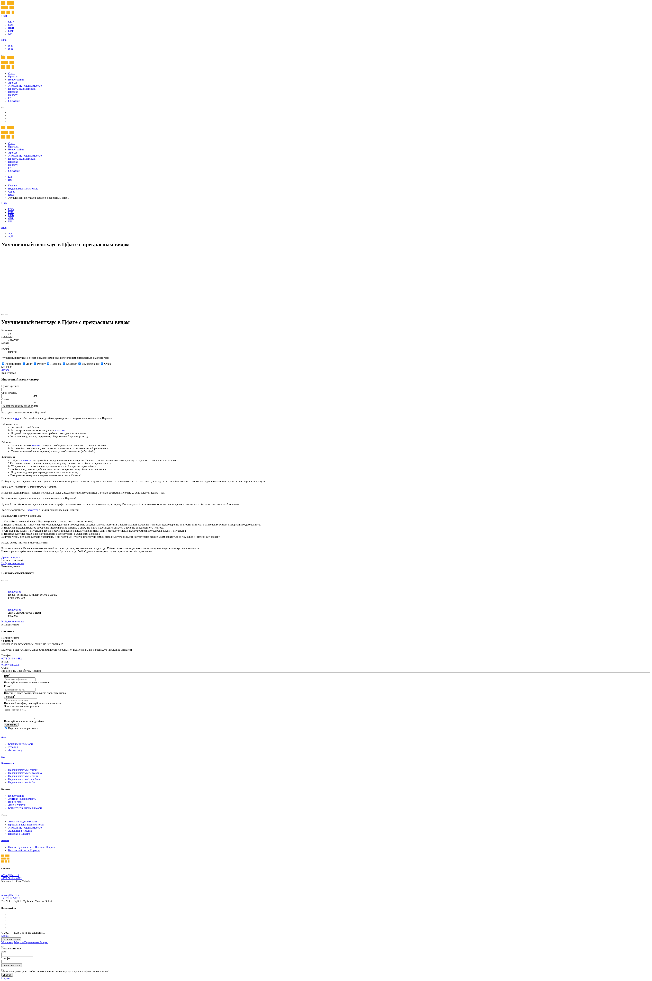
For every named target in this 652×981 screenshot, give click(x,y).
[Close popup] (2, 946)
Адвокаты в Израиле (20, 830)
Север (11, 191)
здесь (16, 418)
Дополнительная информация (21, 706)
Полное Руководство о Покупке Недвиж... (32, 847)
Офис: (4, 667)
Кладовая (71, 363)
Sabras (4, 935)
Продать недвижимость (21, 88)
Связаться (14, 100)
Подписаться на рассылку (23, 728)
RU (10, 179)
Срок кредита (9, 392)
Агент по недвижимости (22, 821)
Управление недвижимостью (25, 85)
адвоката (26, 460)
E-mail (8, 686)
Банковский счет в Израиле (24, 850)
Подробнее (14, 591)
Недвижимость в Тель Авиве (25, 779)
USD (11, 21)
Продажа (13, 76)
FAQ (11, 97)
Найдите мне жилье (12, 563)
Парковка (55, 363)
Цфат (11, 194)
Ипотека (13, 91)
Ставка (5, 399)
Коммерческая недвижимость (25, 807)
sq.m (10, 45)
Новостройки (16, 79)
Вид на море (15, 801)
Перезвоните (32, 942)
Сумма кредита (10, 386)
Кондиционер (13, 363)
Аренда (12, 82)
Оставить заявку (11, 939)
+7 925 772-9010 (10, 898)
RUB (11, 27)
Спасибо (7, 975)
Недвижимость (7, 763)
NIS (10, 34)
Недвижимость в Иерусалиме (25, 772)
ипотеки (60, 430)
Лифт (29, 363)
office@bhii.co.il (10, 664)
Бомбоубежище (90, 363)
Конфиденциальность (20, 743)
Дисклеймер (15, 750)
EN (10, 176)
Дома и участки (17, 804)
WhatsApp (7, 942)
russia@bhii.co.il (10, 895)
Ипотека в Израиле (19, 833)
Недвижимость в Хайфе (22, 782)
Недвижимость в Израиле (23, 188)
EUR (11, 24)
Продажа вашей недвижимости (26, 824)
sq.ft (10, 48)
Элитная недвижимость (22, 798)
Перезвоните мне (11, 965)
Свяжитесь (32, 509)
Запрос (5, 369)
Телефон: (6, 655)
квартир (36, 445)
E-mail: (5, 661)
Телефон (9, 696)
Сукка (107, 363)
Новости (13, 94)
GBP (11, 31)
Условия (13, 747)
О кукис (6, 978)
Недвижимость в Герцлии (23, 769)
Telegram (19, 942)
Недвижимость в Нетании (23, 776)
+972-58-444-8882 (11, 658)
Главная (12, 185)
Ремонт (41, 363)
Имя (7, 675)
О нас (11, 73)
